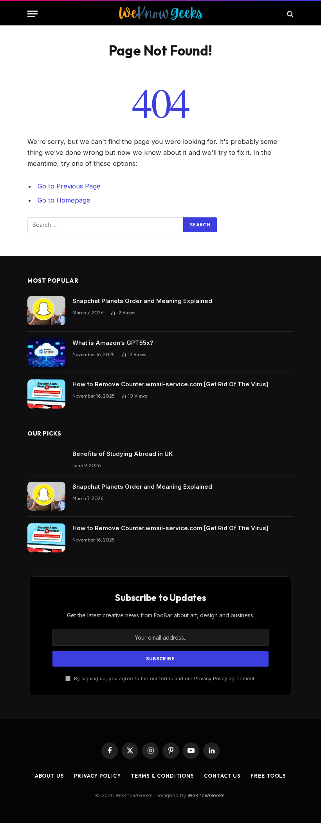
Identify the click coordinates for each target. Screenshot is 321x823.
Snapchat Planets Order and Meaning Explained (142, 301)
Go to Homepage (64, 200)
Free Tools (268, 776)
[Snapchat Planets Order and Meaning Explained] (46, 310)
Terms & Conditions (162, 776)
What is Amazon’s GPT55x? (112, 342)
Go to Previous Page (69, 186)
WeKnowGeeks (206, 795)
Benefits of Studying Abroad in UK (122, 453)
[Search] (289, 14)
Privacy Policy (210, 678)
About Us (49, 776)
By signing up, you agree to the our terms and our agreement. (164, 678)
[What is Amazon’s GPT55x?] (46, 352)
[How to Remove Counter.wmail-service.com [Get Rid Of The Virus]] (46, 394)
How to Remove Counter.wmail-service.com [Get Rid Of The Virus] (170, 384)
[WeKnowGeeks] (161, 14)
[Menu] (32, 14)
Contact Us (222, 776)
